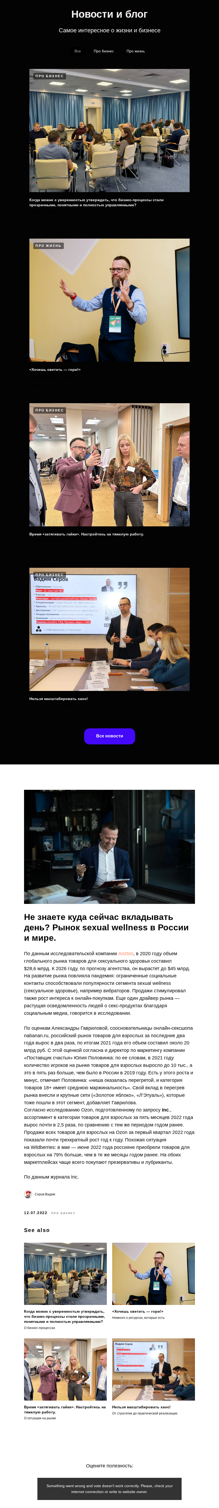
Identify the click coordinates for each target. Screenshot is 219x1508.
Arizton (125, 953)
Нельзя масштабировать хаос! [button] (58, 699)
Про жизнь (136, 51)
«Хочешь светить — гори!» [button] (55, 369)
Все (78, 51)
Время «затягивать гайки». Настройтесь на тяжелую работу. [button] (86, 534)
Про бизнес (104, 51)
